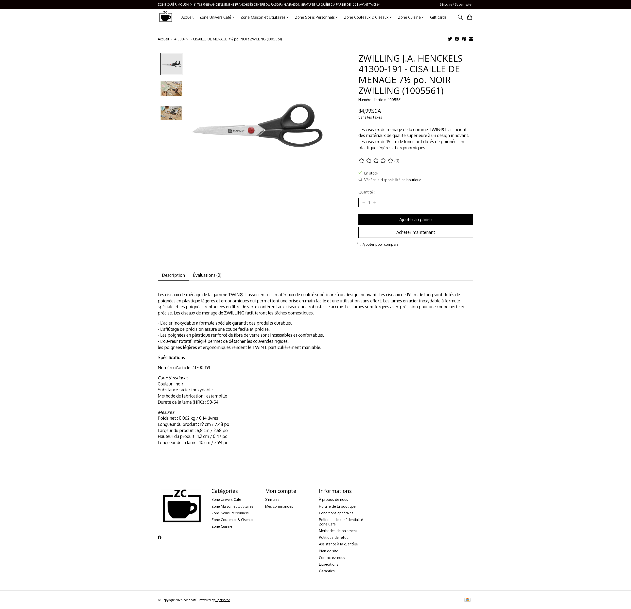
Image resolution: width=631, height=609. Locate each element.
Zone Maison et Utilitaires (232, 506)
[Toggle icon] (460, 17)
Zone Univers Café (226, 499)
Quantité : (366, 192)
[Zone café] (166, 17)
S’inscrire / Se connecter (456, 4)
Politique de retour (334, 537)
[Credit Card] (467, 600)
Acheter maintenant (415, 232)
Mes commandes (279, 506)
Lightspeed (222, 600)
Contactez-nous (332, 557)
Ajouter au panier (415, 219)
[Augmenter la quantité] (374, 202)
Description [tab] (173, 275)
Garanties (327, 571)
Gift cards (438, 17)
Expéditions (328, 564)
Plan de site (328, 551)
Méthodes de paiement (338, 530)
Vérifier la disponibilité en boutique (392, 179)
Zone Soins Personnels (230, 513)
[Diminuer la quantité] (363, 202)
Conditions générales (336, 513)
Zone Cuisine (221, 526)
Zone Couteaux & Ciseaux (232, 519)
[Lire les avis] (376, 160)
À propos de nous (333, 499)
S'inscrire (272, 499)
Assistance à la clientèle (338, 544)
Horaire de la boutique (337, 506)
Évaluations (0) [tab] (207, 275)
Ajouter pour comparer (381, 244)
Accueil (187, 17)
